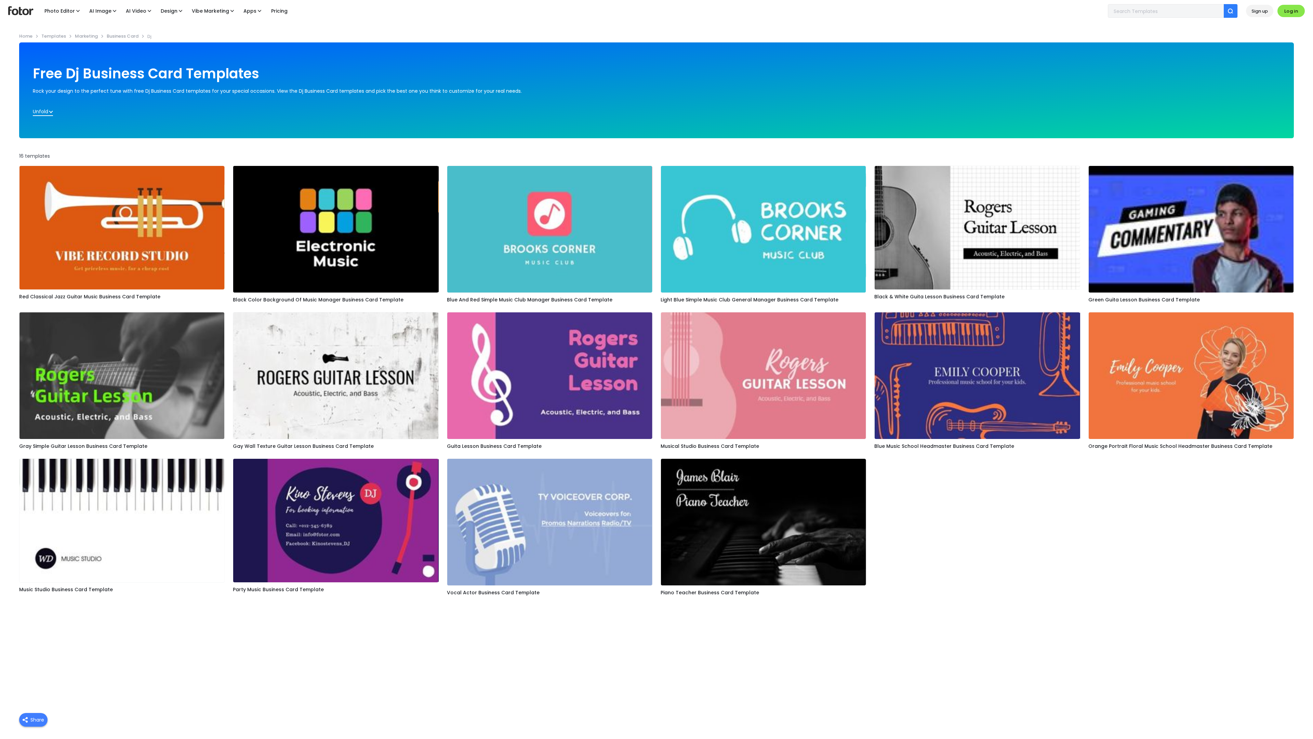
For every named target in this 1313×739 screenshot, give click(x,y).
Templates (53, 36)
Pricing (279, 11)
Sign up (1259, 11)
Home (25, 36)
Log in (1291, 11)
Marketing (86, 36)
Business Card (122, 36)
